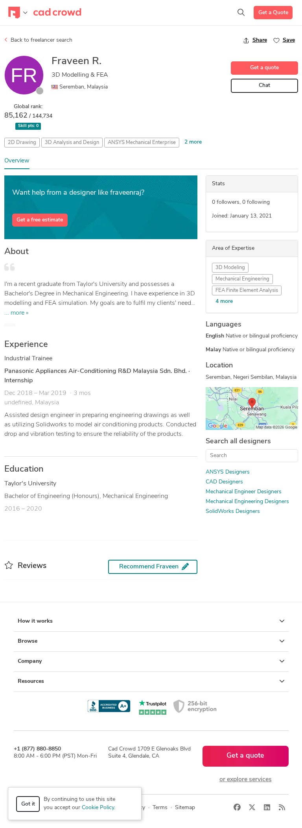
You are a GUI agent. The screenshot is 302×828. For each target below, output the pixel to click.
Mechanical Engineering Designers (247, 502)
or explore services (245, 779)
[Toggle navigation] (17, 12)
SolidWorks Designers (233, 512)
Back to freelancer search (40, 40)
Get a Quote (273, 13)
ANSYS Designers (228, 472)
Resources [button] (31, 681)
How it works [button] (35, 621)
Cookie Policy (98, 808)
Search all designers (238, 441)
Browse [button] (27, 641)
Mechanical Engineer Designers (244, 492)
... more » (16, 313)
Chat (264, 86)
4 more (224, 301)
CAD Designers (224, 482)
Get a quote (264, 68)
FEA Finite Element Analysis (246, 290)
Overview (16, 161)
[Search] (241, 12)
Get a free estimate (40, 220)
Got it (28, 804)
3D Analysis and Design (72, 142)
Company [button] (30, 661)
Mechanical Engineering (242, 279)
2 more (193, 142)
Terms (160, 808)
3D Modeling (230, 267)
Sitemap (185, 808)
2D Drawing (22, 142)
